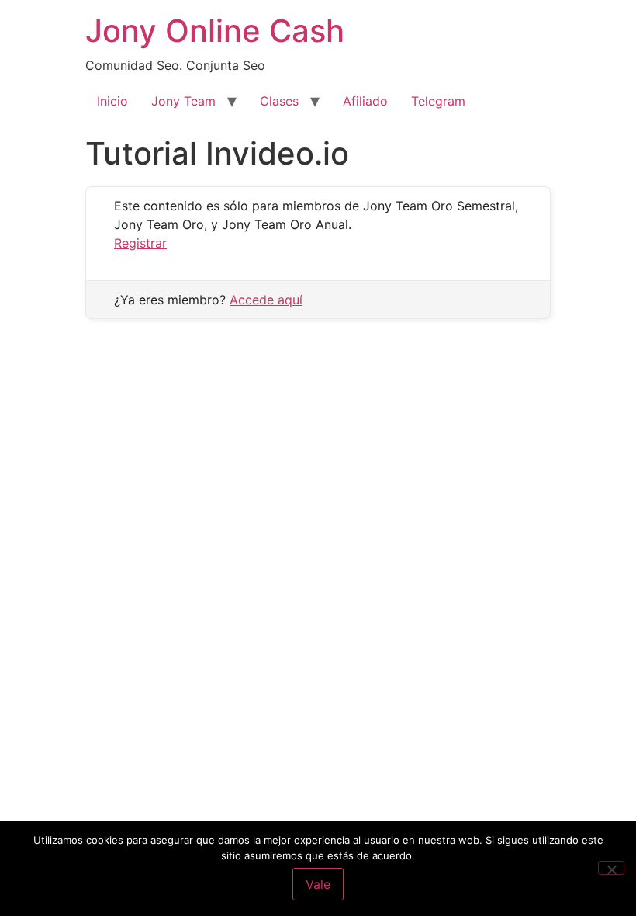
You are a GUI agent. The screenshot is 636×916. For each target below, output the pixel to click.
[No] (611, 868)
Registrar (140, 243)
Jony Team (183, 101)
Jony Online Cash (214, 31)
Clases (279, 101)
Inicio (112, 101)
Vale (318, 884)
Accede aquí (266, 299)
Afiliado (365, 101)
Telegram (438, 101)
